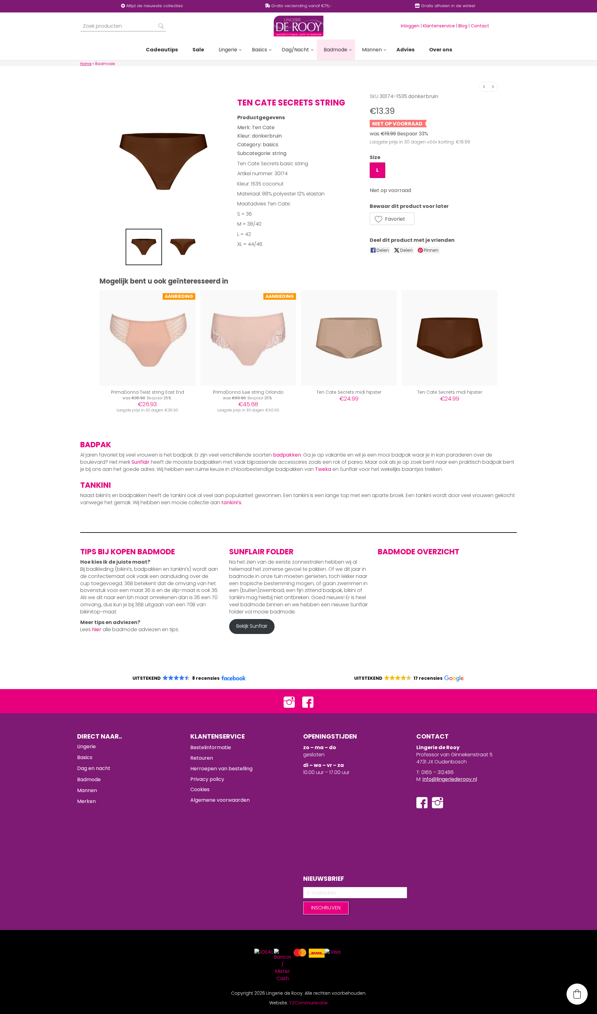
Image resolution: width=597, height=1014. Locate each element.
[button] (392, 219)
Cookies (200, 789)
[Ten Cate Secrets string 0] (144, 247)
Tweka (323, 469)
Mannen (87, 790)
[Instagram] (289, 701)
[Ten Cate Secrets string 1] (182, 247)
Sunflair (141, 462)
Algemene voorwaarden (220, 800)
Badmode (89, 779)
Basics (84, 757)
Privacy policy (207, 779)
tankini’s (231, 502)
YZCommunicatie (308, 1003)
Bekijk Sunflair (251, 626)
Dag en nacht (93, 768)
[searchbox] (123, 26)
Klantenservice (439, 26)
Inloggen (410, 26)
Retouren (201, 758)
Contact (480, 26)
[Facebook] (307, 701)
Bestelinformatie (210, 747)
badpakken (287, 454)
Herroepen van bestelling (221, 768)
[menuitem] (484, 86)
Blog (462, 26)
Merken (86, 801)
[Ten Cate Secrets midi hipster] (349, 338)
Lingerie (86, 746)
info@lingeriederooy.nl (450, 779)
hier (96, 629)
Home (85, 63)
